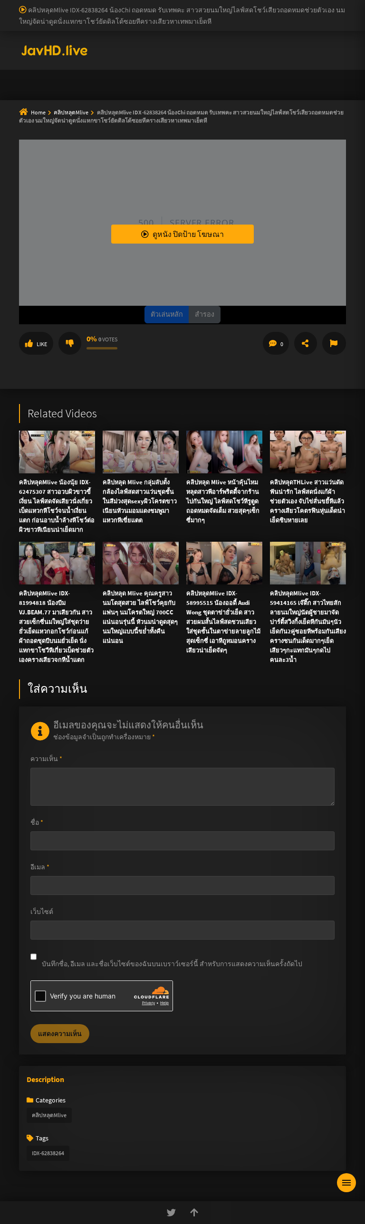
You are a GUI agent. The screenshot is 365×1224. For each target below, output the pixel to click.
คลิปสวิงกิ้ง (106, 80)
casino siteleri (168, 14)
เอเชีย (229, 102)
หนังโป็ (185, 102)
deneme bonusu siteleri (225, 14)
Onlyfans (51, 80)
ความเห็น (46, 758)
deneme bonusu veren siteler (287, 4)
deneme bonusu (23, 24)
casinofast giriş (123, 44)
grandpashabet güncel (287, 44)
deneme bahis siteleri (114, 14)
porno (9, 4)
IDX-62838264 (48, 1153)
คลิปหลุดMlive (49, 1115)
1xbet (206, 34)
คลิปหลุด (161, 80)
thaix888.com (305, 192)
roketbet (190, 44)
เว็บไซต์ (41, 911)
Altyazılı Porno (116, 263)
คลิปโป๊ (139, 102)
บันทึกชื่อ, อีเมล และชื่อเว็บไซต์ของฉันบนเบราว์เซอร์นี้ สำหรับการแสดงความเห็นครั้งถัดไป (172, 964)
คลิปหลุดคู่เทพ (305, 80)
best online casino (29, 34)
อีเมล (39, 867)
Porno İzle (199, 263)
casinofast (196, 4)
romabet (161, 44)
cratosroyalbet (43, 44)
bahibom (228, 4)
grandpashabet (229, 44)
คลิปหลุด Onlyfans (229, 80)
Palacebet (164, 4)
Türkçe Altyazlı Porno (78, 54)
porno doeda (67, 4)
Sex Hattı (32, 54)
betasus (270, 34)
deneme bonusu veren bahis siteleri (241, 24)
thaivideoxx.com (199, 162)
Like (42, 344)
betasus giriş (237, 34)
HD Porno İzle (161, 263)
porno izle (33, 4)
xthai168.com (266, 122)
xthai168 (253, 263)
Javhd (228, 263)
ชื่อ (36, 822)
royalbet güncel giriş (116, 4)
